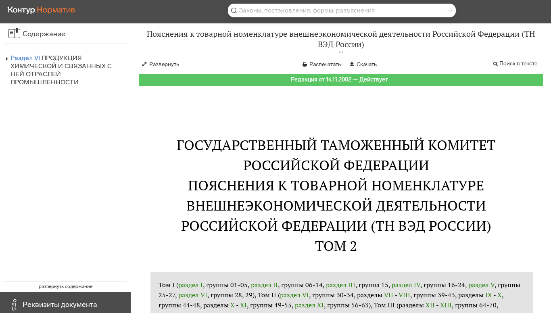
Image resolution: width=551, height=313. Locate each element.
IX (488, 295)
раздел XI (309, 305)
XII (430, 305)
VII (388, 295)
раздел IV (406, 285)
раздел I (190, 285)
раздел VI (192, 295)
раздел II (264, 285)
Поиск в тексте (518, 63)
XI (243, 305)
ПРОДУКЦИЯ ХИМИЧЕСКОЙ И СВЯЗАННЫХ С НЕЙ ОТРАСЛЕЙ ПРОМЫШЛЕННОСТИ (61, 70)
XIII (446, 305)
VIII (404, 295)
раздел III (340, 285)
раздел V (481, 285)
